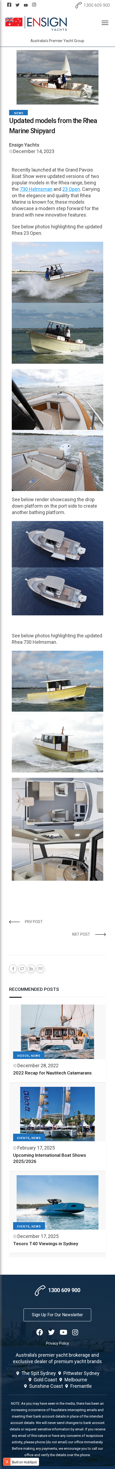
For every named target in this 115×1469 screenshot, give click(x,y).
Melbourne (75, 1379)
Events (23, 1138)
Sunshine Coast (46, 1386)
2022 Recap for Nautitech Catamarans (52, 1073)
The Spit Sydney (38, 1373)
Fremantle (81, 1386)
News (19, 113)
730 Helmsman (36, 189)
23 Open (71, 189)
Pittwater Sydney (81, 1373)
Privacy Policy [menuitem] (57, 1343)
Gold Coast (45, 1379)
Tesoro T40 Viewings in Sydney (45, 1243)
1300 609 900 (97, 5)
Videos (23, 1056)
